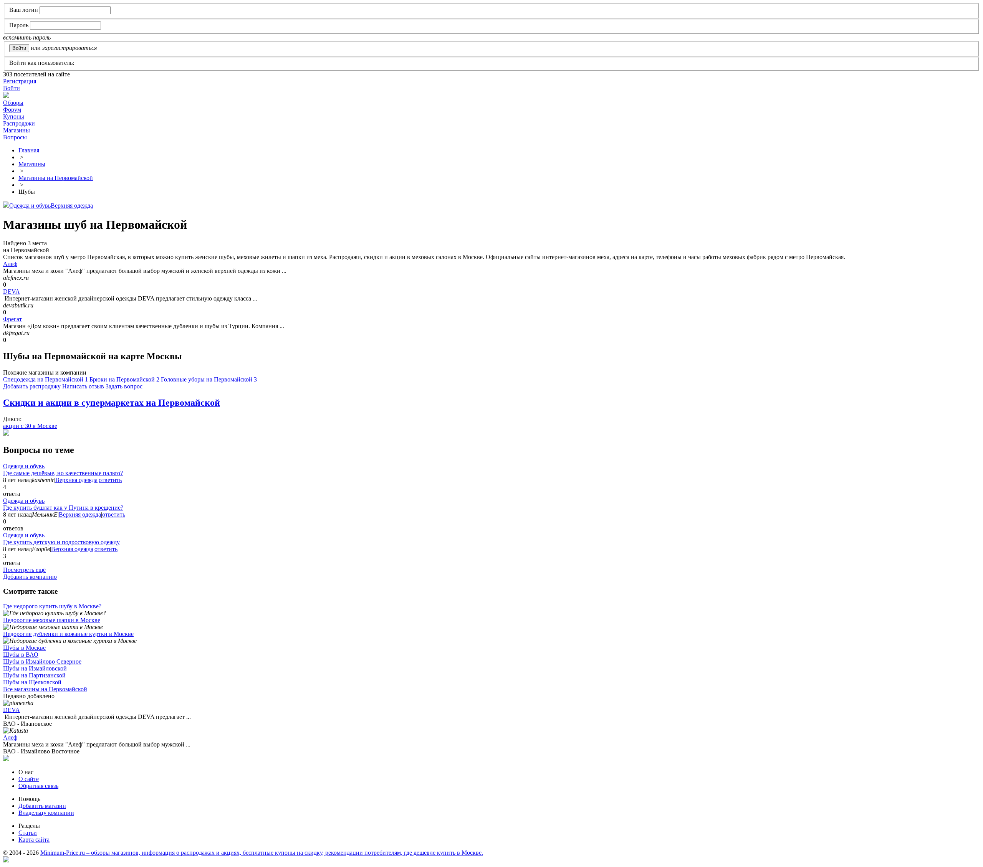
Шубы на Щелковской (32, 682)
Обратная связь (38, 786)
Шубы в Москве (24, 647)
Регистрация (19, 81)
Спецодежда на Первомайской (45, 379)
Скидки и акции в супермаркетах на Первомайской (111, 403)
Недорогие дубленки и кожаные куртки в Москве (68, 634)
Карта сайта (34, 839)
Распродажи (19, 123)
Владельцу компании (46, 812)
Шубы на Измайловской (35, 668)
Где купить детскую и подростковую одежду (61, 542)
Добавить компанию (30, 576)
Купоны (13, 116)
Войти (11, 88)
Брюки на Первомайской (124, 379)
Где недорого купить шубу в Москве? (52, 606)
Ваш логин (23, 10)
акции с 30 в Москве (30, 426)
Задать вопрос (124, 386)
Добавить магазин (42, 806)
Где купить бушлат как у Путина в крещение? (63, 507)
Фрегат (12, 319)
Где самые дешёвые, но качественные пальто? (63, 473)
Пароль (18, 25)
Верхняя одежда (72, 205)
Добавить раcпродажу (32, 386)
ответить (110, 480)
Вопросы (15, 137)
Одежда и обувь (30, 205)
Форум (12, 109)
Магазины (16, 130)
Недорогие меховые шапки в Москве (51, 620)
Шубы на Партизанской (34, 675)
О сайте (28, 779)
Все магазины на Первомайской (45, 689)
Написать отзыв (83, 386)
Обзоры (13, 102)
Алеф (10, 264)
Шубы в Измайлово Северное (42, 661)
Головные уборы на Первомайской (209, 379)
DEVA (11, 291)
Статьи (27, 832)
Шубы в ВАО (20, 654)
